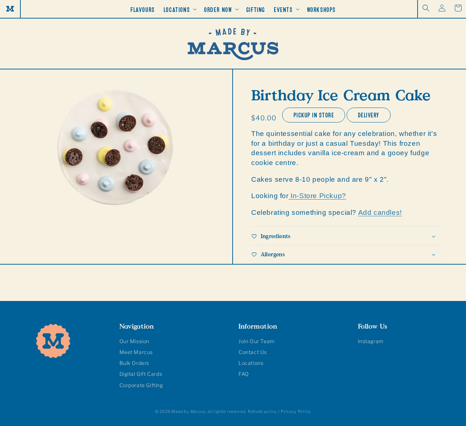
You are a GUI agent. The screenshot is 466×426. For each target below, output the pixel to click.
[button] (426, 8)
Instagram (371, 341)
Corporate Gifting (141, 385)
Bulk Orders (134, 363)
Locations (250, 363)
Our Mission (134, 341)
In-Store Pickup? (317, 196)
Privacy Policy (296, 411)
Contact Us (252, 352)
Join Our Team (256, 341)
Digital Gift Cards (140, 374)
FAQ (243, 374)
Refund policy (262, 411)
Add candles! (380, 212)
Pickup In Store (313, 114)
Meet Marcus (136, 352)
